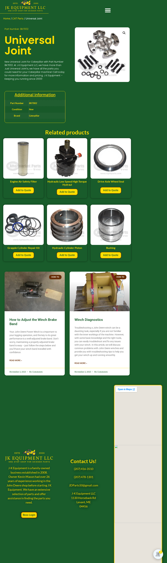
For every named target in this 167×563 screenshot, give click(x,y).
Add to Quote (23, 190)
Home (6, 18)
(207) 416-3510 (83, 469)
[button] (108, 10)
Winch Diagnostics (89, 320)
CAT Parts (17, 18)
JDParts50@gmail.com (83, 485)
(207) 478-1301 (83, 477)
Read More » (15, 360)
